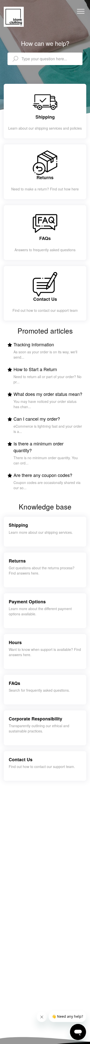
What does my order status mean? (48, 394)
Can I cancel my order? (37, 418)
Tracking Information (34, 344)
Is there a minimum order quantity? (39, 446)
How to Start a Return (35, 369)
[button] (80, 11)
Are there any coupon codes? (43, 475)
